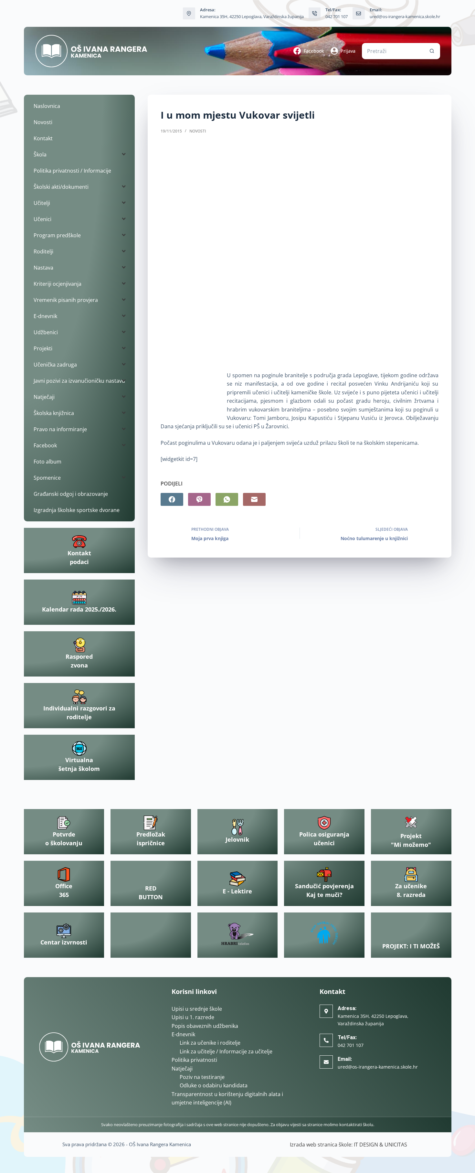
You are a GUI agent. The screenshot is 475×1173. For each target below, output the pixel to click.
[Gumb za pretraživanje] (432, 51)
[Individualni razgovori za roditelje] (79, 696)
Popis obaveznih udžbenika (205, 1025)
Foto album (47, 461)
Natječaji (182, 1068)
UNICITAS (396, 1144)
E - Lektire (237, 891)
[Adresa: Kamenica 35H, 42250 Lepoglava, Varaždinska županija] (189, 13)
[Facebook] (172, 499)
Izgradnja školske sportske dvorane (77, 510)
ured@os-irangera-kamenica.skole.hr (405, 16)
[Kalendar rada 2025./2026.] (79, 598)
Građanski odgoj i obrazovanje (71, 493)
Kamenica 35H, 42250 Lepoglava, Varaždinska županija (252, 16)
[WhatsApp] (227, 499)
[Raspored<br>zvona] (79, 645)
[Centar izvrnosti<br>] (64, 930)
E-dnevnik (183, 1034)
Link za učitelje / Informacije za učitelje (226, 1051)
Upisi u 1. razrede (193, 1017)
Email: (345, 1059)
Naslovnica (47, 106)
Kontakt (43, 138)
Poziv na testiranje (202, 1077)
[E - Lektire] (237, 879)
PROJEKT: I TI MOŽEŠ (411, 946)
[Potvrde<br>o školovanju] (64, 823)
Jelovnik (237, 839)
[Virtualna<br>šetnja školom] (79, 748)
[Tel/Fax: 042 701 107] (315, 13)
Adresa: (347, 1008)
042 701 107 (336, 16)
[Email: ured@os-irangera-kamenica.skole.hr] (359, 13)
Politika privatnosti (194, 1059)
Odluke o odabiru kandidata (214, 1085)
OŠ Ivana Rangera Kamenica (160, 1144)
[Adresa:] (326, 1011)
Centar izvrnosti (63, 942)
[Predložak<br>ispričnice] (150, 823)
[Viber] (199, 499)
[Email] (254, 499)
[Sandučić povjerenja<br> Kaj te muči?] (324, 874)
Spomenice (47, 477)
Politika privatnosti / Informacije (72, 170)
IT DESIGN (366, 1144)
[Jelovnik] (237, 827)
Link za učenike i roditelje (210, 1042)
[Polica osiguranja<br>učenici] (324, 823)
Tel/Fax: (347, 1037)
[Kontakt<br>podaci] (79, 541)
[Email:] (326, 1062)
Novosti (197, 131)
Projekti (43, 348)
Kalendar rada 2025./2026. (79, 609)
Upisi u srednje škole (197, 1008)
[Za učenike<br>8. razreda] (411, 874)
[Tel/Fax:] (326, 1040)
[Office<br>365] (64, 874)
